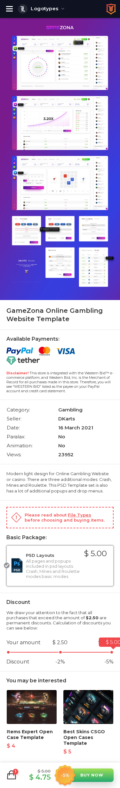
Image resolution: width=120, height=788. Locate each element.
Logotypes (45, 8)
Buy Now (91, 775)
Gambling (70, 410)
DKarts (66, 419)
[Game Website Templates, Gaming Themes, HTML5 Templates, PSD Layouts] (111, 9)
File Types (79, 514)
